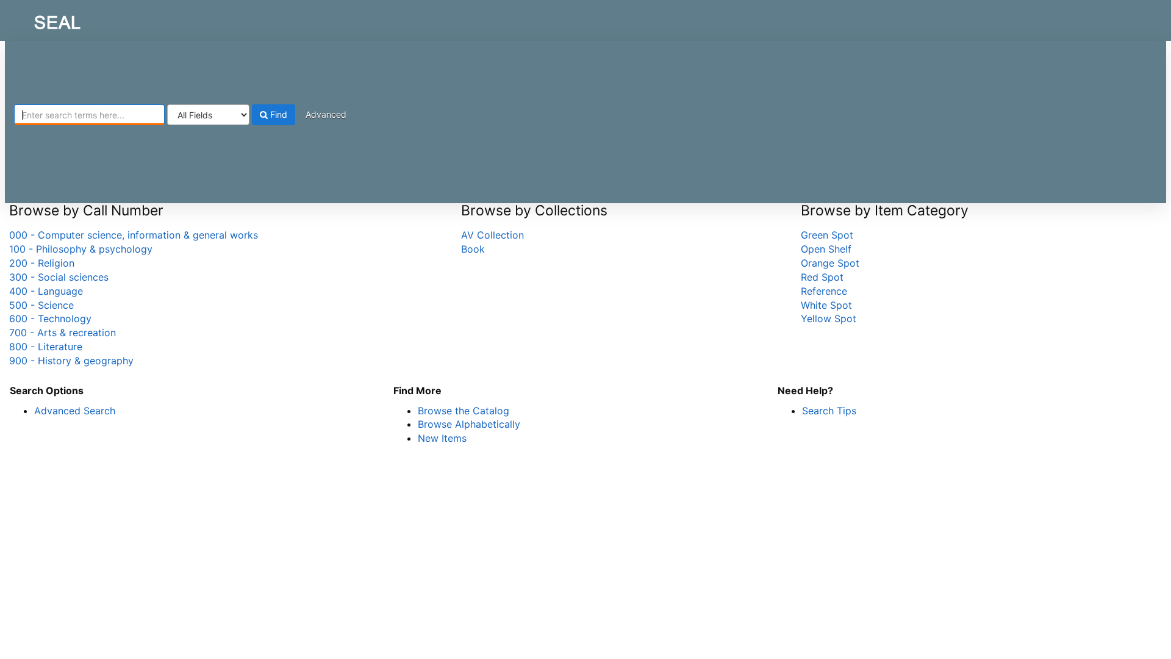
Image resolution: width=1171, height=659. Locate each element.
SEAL (34, 19)
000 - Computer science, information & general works (133, 235)
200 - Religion (41, 263)
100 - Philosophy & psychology (80, 249)
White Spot (826, 305)
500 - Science (41, 305)
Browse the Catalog (463, 411)
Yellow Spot (828, 318)
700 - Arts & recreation (62, 332)
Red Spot (822, 277)
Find (277, 114)
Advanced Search (74, 411)
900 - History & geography (71, 361)
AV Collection (492, 235)
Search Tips (829, 411)
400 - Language (46, 291)
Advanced (326, 114)
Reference (824, 291)
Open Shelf (826, 249)
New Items (442, 438)
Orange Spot (830, 263)
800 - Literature (45, 346)
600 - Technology (50, 318)
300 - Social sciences (59, 277)
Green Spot (827, 235)
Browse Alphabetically (469, 424)
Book (473, 249)
